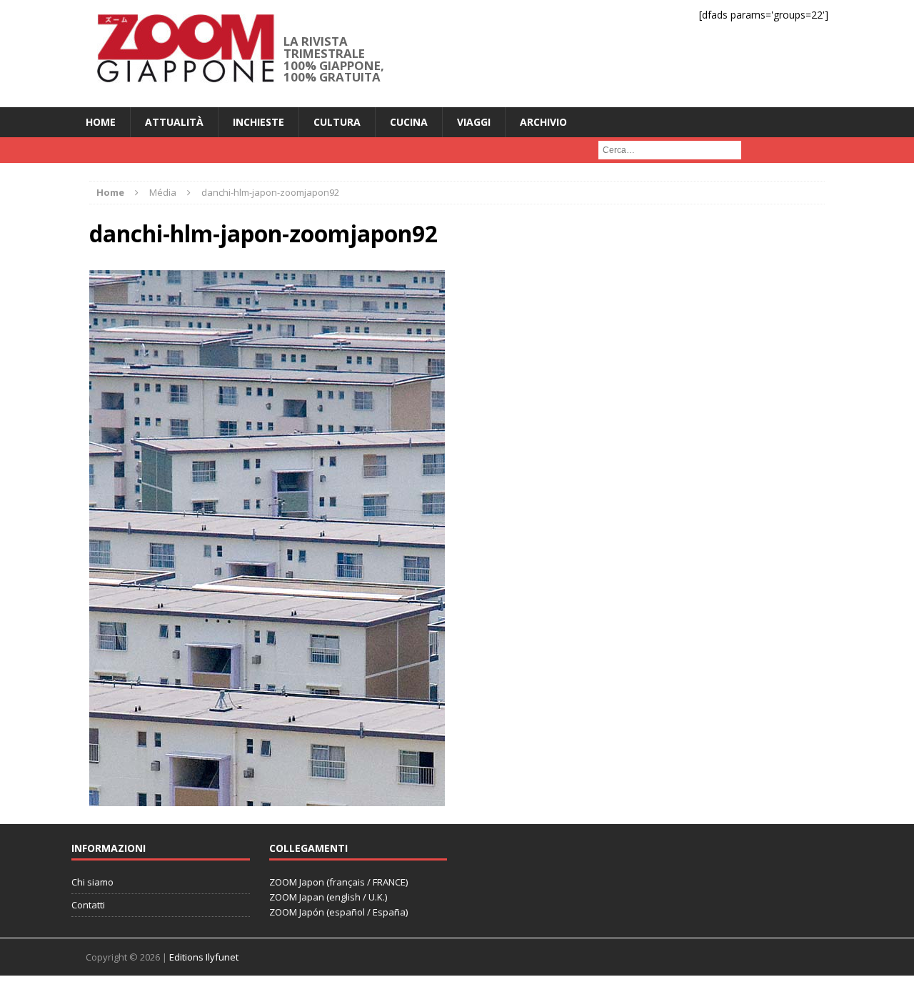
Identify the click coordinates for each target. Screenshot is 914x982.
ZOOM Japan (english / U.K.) (328, 897)
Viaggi (474, 122)
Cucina (409, 122)
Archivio (543, 122)
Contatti (88, 904)
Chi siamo (92, 882)
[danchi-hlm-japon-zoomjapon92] (267, 797)
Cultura (337, 122)
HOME (101, 122)
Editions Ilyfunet (203, 957)
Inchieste (258, 122)
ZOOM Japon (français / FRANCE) (338, 882)
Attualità (174, 122)
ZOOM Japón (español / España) (338, 912)
